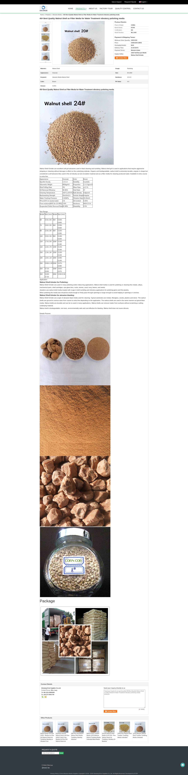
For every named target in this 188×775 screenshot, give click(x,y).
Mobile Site (46, 768)
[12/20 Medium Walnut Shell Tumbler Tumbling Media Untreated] (140, 727)
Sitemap (50, 765)
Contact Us (138, 8)
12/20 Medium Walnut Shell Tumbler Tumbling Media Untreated (140, 735)
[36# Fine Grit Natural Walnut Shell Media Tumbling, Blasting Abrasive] (78, 727)
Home (70, 8)
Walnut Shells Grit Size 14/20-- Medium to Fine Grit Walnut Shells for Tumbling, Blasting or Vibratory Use (47, 737)
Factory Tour (106, 8)
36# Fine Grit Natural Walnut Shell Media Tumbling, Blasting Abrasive (77, 736)
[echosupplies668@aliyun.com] (182, 764)
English (143, 2)
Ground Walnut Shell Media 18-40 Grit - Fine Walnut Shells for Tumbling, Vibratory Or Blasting (109, 737)
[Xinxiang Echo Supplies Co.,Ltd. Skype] (42, 697)
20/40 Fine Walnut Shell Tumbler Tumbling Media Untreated (125, 735)
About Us (93, 8)
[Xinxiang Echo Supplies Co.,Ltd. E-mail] (45, 697)
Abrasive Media (57, 15)
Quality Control (123, 8)
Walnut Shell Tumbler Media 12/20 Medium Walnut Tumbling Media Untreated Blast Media (94, 736)
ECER (136, 773)
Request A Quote (130, 2)
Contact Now (122, 58)
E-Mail (44, 765)
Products (80, 8)
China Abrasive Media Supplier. (69, 773)
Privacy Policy (54, 773)
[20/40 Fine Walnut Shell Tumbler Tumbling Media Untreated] (124, 727)
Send (61, 753)
